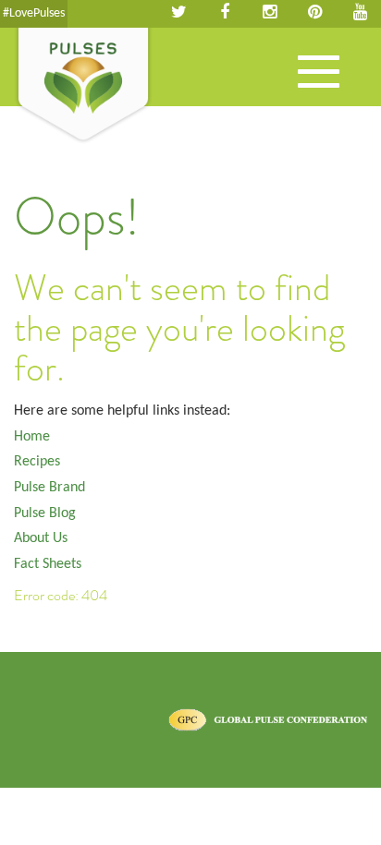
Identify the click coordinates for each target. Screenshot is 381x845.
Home (32, 436)
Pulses (83, 86)
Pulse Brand (49, 487)
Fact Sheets (47, 564)
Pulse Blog (45, 513)
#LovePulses (34, 13)
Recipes (37, 461)
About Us (41, 538)
